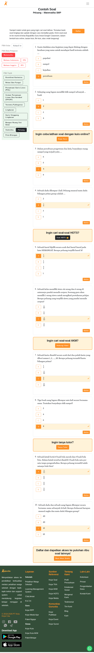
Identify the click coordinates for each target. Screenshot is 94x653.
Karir (66, 616)
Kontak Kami (85, 594)
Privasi (83, 582)
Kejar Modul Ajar (32, 615)
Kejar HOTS (54, 594)
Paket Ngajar (30, 619)
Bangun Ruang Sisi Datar (14, 124)
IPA (24, 60)
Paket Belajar (30, 638)
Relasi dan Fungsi (13, 82)
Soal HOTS (61, 237)
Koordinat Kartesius (14, 77)
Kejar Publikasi (52, 613)
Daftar (78, 31)
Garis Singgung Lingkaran (12, 116)
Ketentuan (84, 577)
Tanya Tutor (63, 447)
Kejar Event (53, 619)
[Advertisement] (47, 20)
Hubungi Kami (63, 345)
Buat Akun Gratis (62, 558)
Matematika (8, 55)
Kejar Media (54, 598)
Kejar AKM (53, 589)
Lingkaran (10, 110)
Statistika (10, 130)
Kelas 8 (16, 46)
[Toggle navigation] (87, 3)
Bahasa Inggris (10, 65)
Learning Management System (34, 590)
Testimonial (69, 602)
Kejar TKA (53, 584)
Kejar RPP (29, 610)
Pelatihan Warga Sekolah (32, 583)
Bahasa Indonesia (11, 60)
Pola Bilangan (11, 135)
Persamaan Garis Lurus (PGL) (15, 89)
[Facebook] (9, 622)
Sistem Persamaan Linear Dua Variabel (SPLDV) (14, 97)
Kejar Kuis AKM (31, 633)
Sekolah (28, 577)
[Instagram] (3, 622)
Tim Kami (68, 606)
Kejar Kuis (62, 139)
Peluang (21, 130)
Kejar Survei (54, 624)
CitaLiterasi (30, 596)
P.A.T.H (28, 601)
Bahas (86, 82)
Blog (66, 611)
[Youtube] (15, 622)
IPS (22, 65)
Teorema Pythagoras (14, 105)
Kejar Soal (53, 580)
